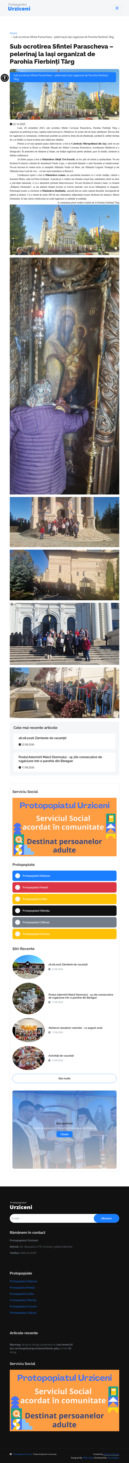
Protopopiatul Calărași (23, 1312)
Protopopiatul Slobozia (23, 1281)
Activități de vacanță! (61, 1055)
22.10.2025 (18, 124)
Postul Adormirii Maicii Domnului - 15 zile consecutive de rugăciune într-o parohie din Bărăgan (60, 759)
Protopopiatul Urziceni (23, 1306)
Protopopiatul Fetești (22, 1287)
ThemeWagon (113, 1457)
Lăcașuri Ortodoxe (111, 1454)
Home (13, 33)
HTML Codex (88, 1457)
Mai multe (64, 1078)
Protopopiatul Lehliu (22, 1294)
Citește (64, 1134)
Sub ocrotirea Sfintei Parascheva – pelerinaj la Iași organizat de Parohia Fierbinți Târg (61, 54)
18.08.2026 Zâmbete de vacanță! (43, 738)
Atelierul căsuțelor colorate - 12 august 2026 (75, 1027)
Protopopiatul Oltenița (23, 1300)
